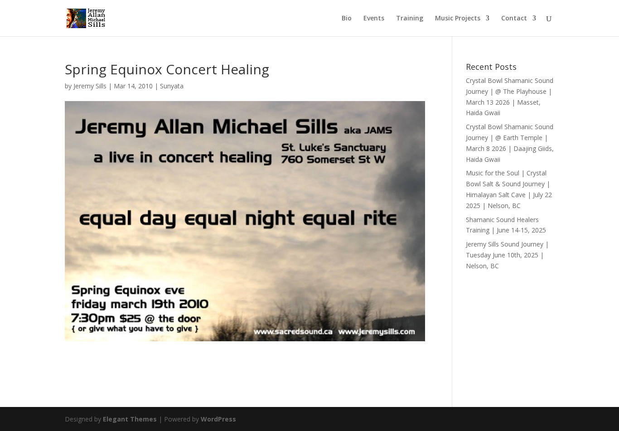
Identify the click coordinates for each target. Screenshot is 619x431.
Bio (347, 18)
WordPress (218, 419)
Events (373, 18)
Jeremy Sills (89, 86)
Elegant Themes (130, 419)
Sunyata (172, 86)
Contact (514, 18)
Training (409, 18)
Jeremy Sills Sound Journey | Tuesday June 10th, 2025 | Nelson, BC (507, 255)
